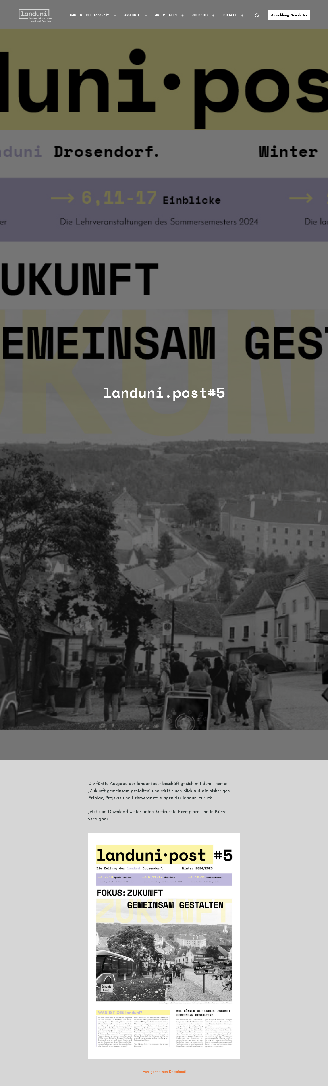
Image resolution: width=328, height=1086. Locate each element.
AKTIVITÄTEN (165, 14)
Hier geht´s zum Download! (164, 1072)
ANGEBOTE (132, 14)
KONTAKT (229, 14)
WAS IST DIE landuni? (89, 14)
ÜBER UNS (199, 14)
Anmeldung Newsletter (289, 15)
